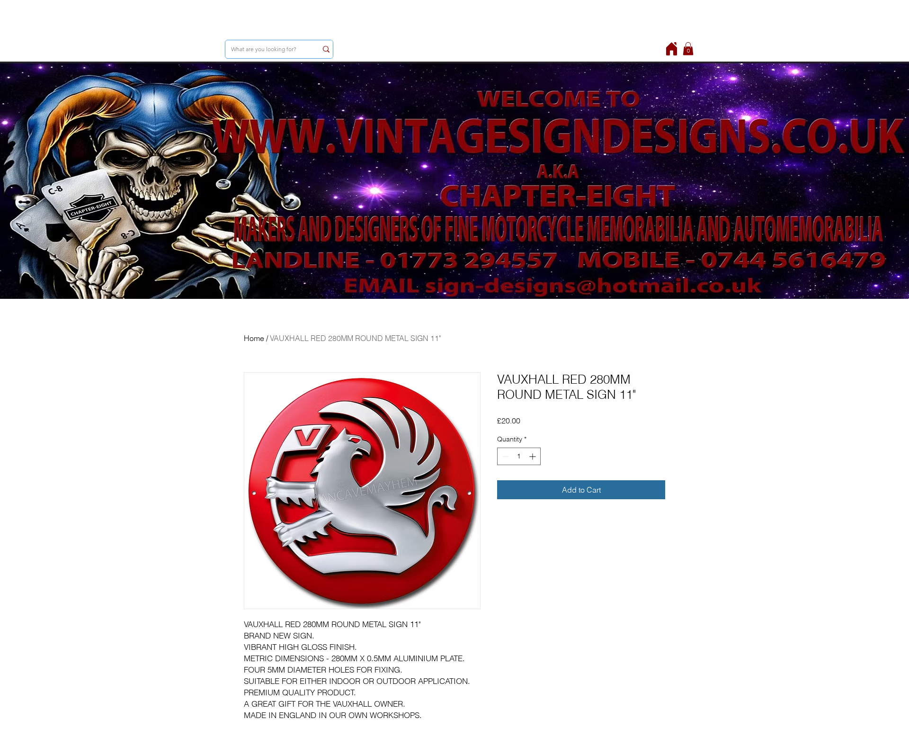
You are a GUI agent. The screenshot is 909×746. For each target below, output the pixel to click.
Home (254, 338)
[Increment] (533, 456)
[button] (688, 48)
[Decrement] (504, 456)
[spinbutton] (518, 456)
